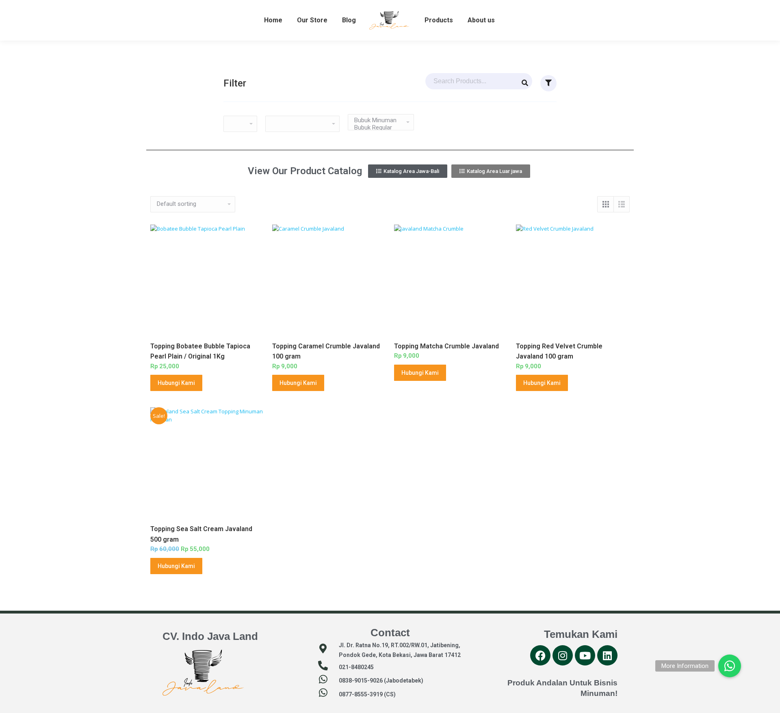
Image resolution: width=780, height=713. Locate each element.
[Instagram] (562, 655)
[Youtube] (585, 655)
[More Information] (729, 666)
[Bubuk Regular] (377, 127)
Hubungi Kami (176, 383)
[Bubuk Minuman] (377, 120)
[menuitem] (273, 20)
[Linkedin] (607, 655)
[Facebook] (540, 655)
